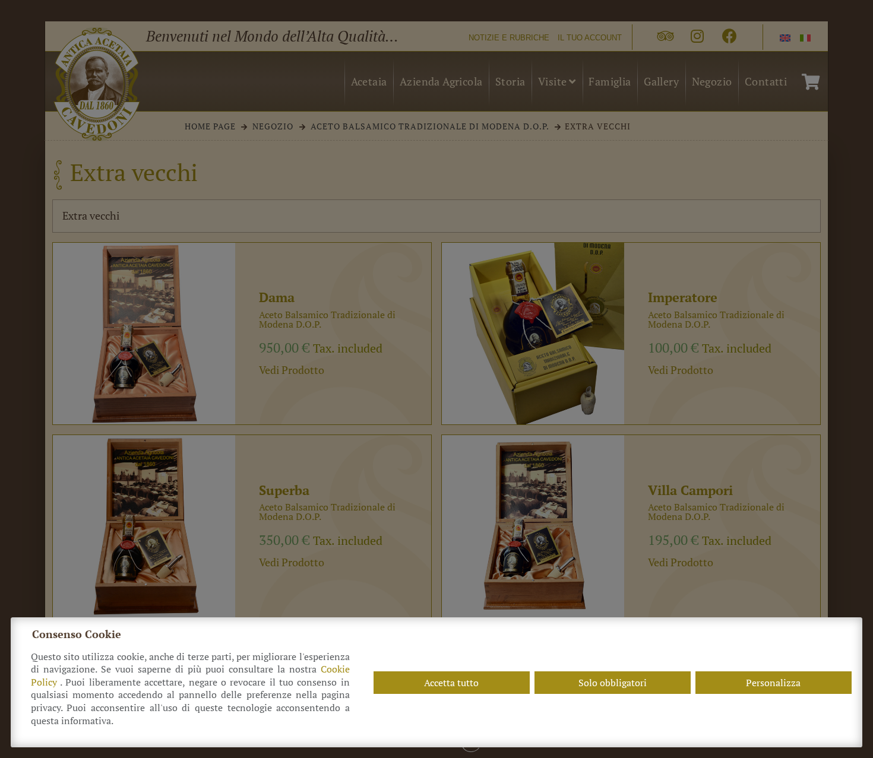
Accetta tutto (451, 682)
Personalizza (773, 682)
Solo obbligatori (612, 682)
